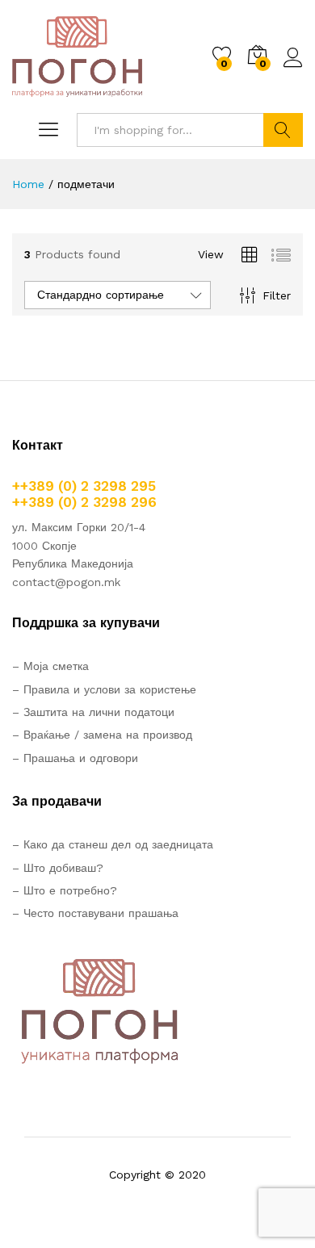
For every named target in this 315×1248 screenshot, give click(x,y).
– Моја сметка (50, 666)
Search (283, 130)
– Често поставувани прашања (95, 913)
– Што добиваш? (57, 867)
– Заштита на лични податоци (93, 712)
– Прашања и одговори (75, 758)
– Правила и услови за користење (104, 689)
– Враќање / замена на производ (102, 734)
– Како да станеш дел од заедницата (112, 844)
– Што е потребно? (64, 890)
